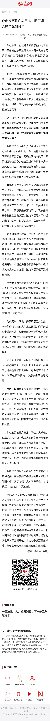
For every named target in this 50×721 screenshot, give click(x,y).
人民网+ (32, 684)
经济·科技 (13, 12)
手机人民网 (7, 700)
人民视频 (29, 700)
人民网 (3, 12)
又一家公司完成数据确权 (16, 631)
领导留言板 (18, 700)
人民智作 (40, 700)
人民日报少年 (19, 684)
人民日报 (7, 684)
